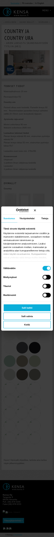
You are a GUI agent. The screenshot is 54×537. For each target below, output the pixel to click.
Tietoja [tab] (44, 218)
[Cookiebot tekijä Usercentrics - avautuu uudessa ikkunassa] (20, 210)
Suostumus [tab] (9, 218)
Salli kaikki (27, 308)
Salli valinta (27, 316)
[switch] (46, 277)
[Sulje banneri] (42, 210)
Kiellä (27, 324)
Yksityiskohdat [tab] (26, 218)
